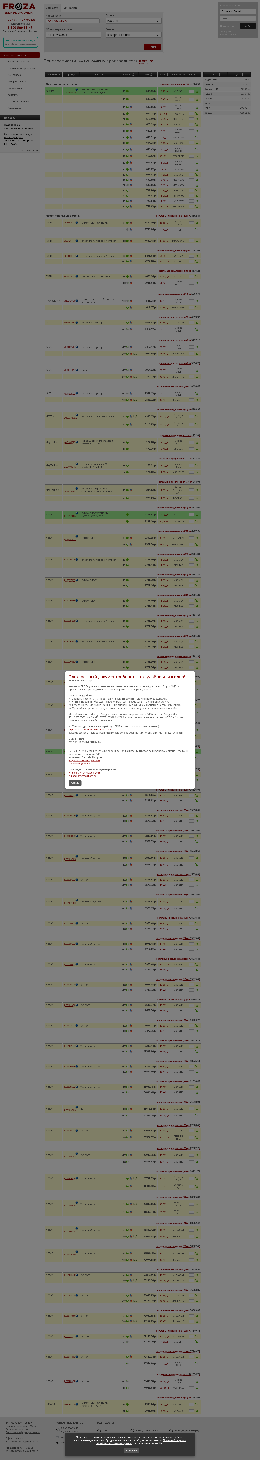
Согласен (131, 1450)
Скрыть (75, 783)
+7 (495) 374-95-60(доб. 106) (84, 772)
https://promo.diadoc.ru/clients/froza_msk (90, 729)
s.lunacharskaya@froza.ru (82, 776)
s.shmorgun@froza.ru (80, 764)
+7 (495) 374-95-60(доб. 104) (84, 760)
